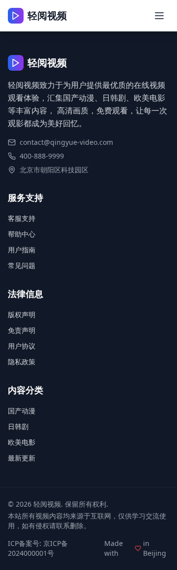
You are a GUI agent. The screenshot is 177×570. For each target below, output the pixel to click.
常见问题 (21, 265)
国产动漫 (21, 410)
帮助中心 (21, 234)
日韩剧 (18, 426)
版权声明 (21, 314)
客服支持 (21, 218)
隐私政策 (21, 361)
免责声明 (21, 330)
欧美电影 (21, 442)
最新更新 (21, 457)
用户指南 (21, 249)
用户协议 (21, 346)
